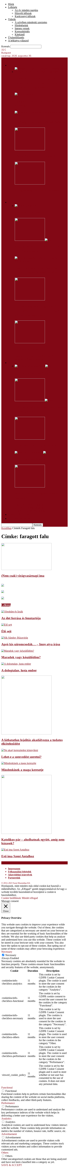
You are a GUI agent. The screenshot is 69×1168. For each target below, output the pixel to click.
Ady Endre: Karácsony (30, 459)
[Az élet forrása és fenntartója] (12, 611)
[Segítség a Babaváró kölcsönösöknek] (41, 115)
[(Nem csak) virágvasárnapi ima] (26, 569)
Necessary (10, 955)
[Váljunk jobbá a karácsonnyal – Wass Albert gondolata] (34, 239)
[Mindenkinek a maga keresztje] (18, 763)
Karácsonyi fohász (27, 349)
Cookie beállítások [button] (11, 898)
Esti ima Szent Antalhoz (17, 856)
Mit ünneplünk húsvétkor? (32, 373)
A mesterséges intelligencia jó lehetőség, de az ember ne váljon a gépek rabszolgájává (39, 310)
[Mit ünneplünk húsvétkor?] (34, 366)
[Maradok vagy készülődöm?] (17, 650)
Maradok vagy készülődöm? (21, 657)
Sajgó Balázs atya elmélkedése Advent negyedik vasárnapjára (36, 270)
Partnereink (14, 878)
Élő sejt (6, 631)
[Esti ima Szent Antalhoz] (15, 849)
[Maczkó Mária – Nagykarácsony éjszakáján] (30, 486)
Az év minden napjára (26, 10)
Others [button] (4, 1152)
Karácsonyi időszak (25, 16)
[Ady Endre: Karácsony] (33, 452)
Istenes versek (22, 28)
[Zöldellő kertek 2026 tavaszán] (30, 149)
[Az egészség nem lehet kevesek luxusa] (30, 183)
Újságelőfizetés (16, 37)
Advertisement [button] (9, 1134)
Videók (12, 19)
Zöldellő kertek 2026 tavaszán (36, 156)
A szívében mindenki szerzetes (31, 22)
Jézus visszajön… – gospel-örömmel (39, 445)
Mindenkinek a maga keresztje (22, 770)
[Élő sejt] (6, 624)
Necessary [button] (6, 951)
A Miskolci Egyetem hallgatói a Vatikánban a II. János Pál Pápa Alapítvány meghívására (36, 83)
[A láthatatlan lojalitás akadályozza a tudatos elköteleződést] (26, 733)
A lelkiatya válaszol (18, 40)
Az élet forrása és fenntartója (21, 618)
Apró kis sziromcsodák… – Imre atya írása (30, 644)
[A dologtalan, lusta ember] (16, 663)
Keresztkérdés (22, 31)
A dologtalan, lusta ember (19, 670)
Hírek (11, 4)
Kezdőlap (6, 528)
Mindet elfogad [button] (30, 898)
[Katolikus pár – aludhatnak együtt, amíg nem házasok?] (26, 833)
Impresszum (14, 868)
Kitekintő (20, 34)
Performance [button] (8, 1103)
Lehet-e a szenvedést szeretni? (21, 757)
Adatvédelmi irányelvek (20, 874)
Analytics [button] (6, 1118)
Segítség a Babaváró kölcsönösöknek (40, 122)
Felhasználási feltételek (19, 871)
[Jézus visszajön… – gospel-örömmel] (30, 438)
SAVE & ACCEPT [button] (11, 1165)
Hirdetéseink (21, 25)
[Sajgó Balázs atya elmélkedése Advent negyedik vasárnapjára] (41, 260)
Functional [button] (7, 1087)
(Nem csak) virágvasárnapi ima (22, 575)
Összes (18, 356)
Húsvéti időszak (23, 13)
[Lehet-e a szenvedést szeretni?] (19, 750)
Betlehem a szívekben (30, 212)
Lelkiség (12, 7)
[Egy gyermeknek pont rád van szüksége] (25, 94)
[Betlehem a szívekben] (28, 205)
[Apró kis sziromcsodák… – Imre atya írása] (14, 637)
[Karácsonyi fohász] (30, 342)
